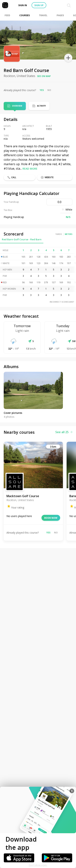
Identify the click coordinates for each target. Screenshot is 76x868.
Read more (30, 168)
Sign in (22, 5)
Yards (59, 234)
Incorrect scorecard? (62, 302)
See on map (44, 76)
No (49, 90)
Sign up (39, 5)
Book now (50, 517)
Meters (68, 234)
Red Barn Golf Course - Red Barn (22, 239)
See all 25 (62, 432)
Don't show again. (38, 865)
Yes (42, 90)
